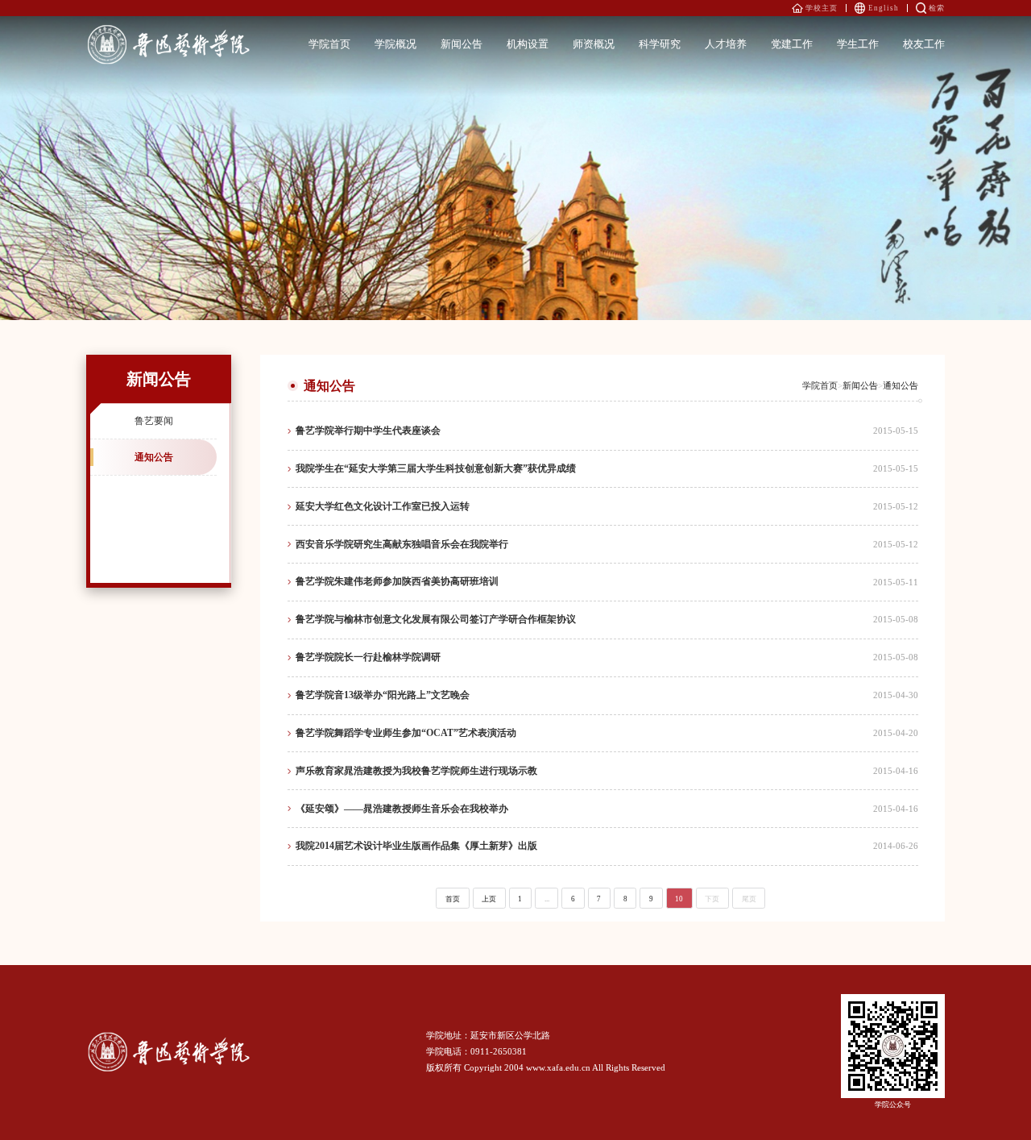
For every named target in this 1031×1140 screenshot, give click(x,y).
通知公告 (154, 457)
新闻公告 (860, 385)
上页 (489, 899)
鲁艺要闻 (154, 420)
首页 (452, 899)
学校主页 (821, 8)
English (883, 8)
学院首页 (820, 385)
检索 (937, 8)
